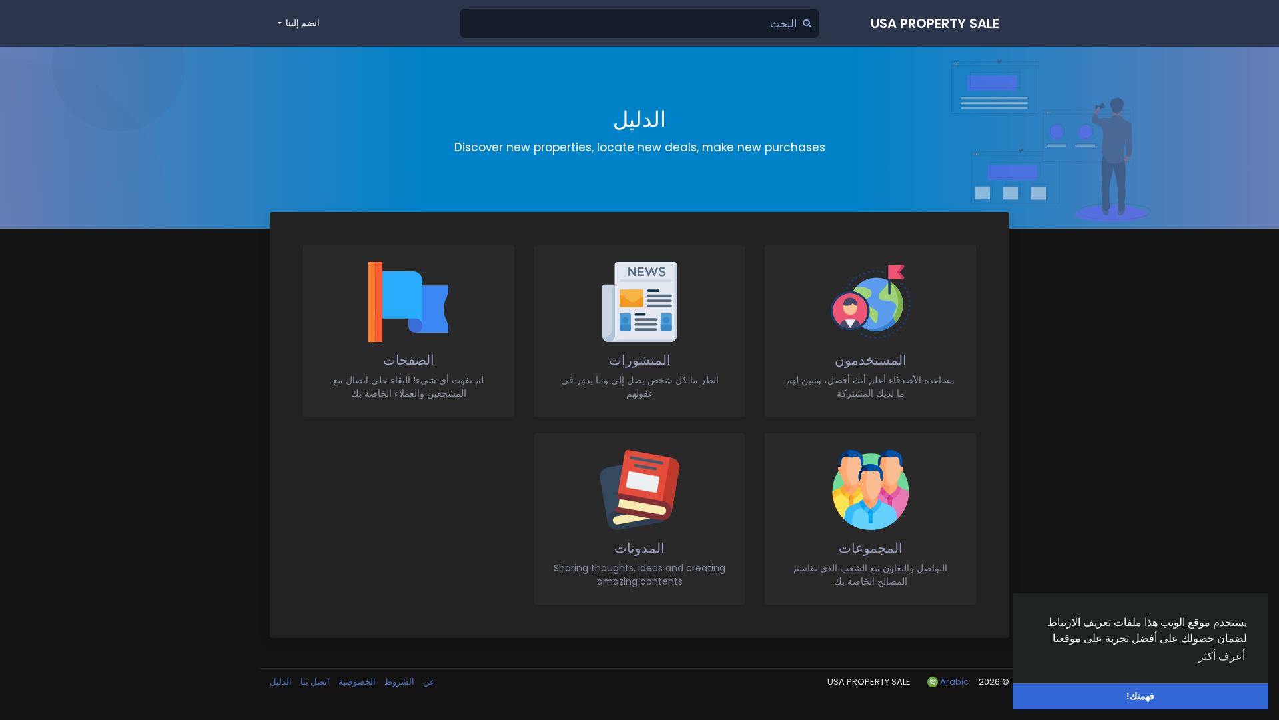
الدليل (281, 681)
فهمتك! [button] (1140, 696)
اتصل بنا (314, 681)
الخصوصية (356, 681)
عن (428, 681)
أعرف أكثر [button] (1221, 656)
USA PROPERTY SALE (935, 23)
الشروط (398, 681)
